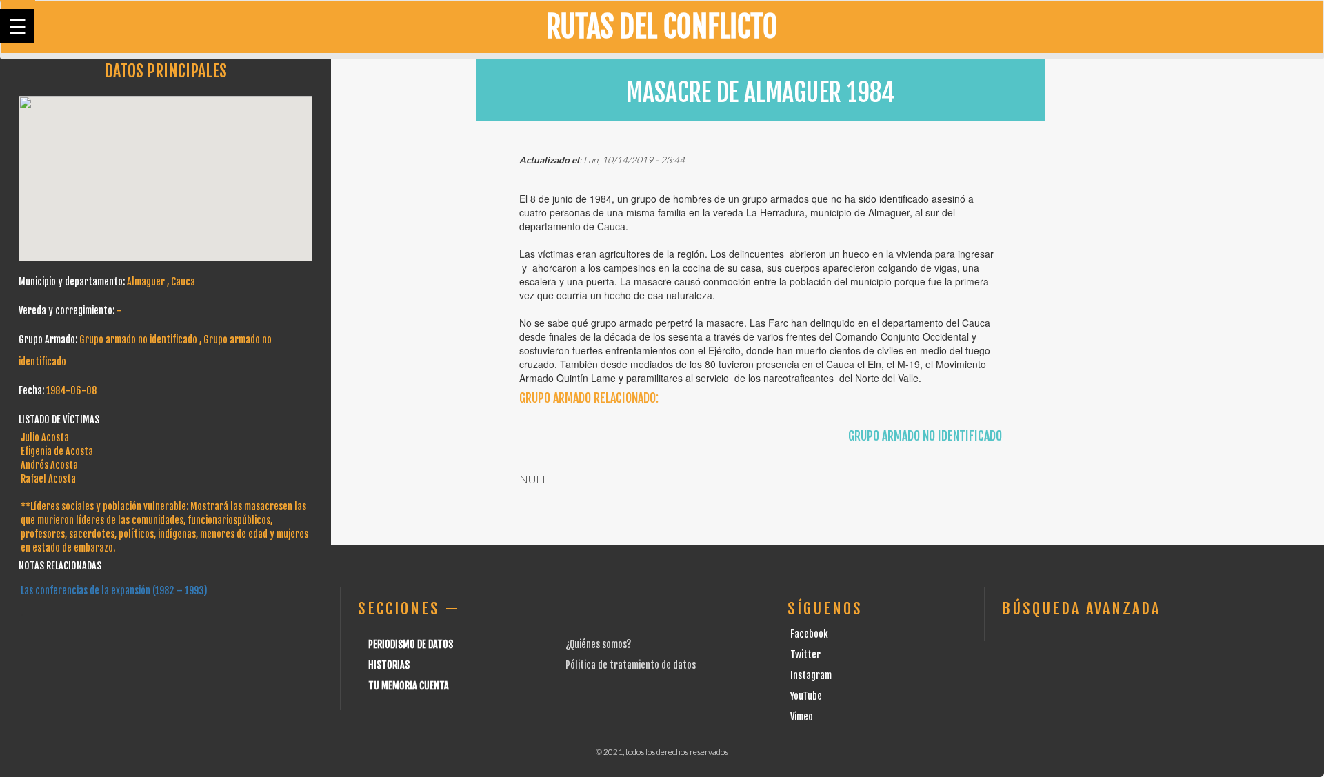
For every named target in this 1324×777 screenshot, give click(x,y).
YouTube (806, 696)
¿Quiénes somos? (598, 644)
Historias (389, 665)
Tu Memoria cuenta (408, 686)
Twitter (805, 654)
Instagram (811, 675)
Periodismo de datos (410, 644)
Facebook (809, 634)
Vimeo (801, 717)
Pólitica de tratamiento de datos (630, 665)
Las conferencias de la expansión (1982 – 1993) (114, 590)
